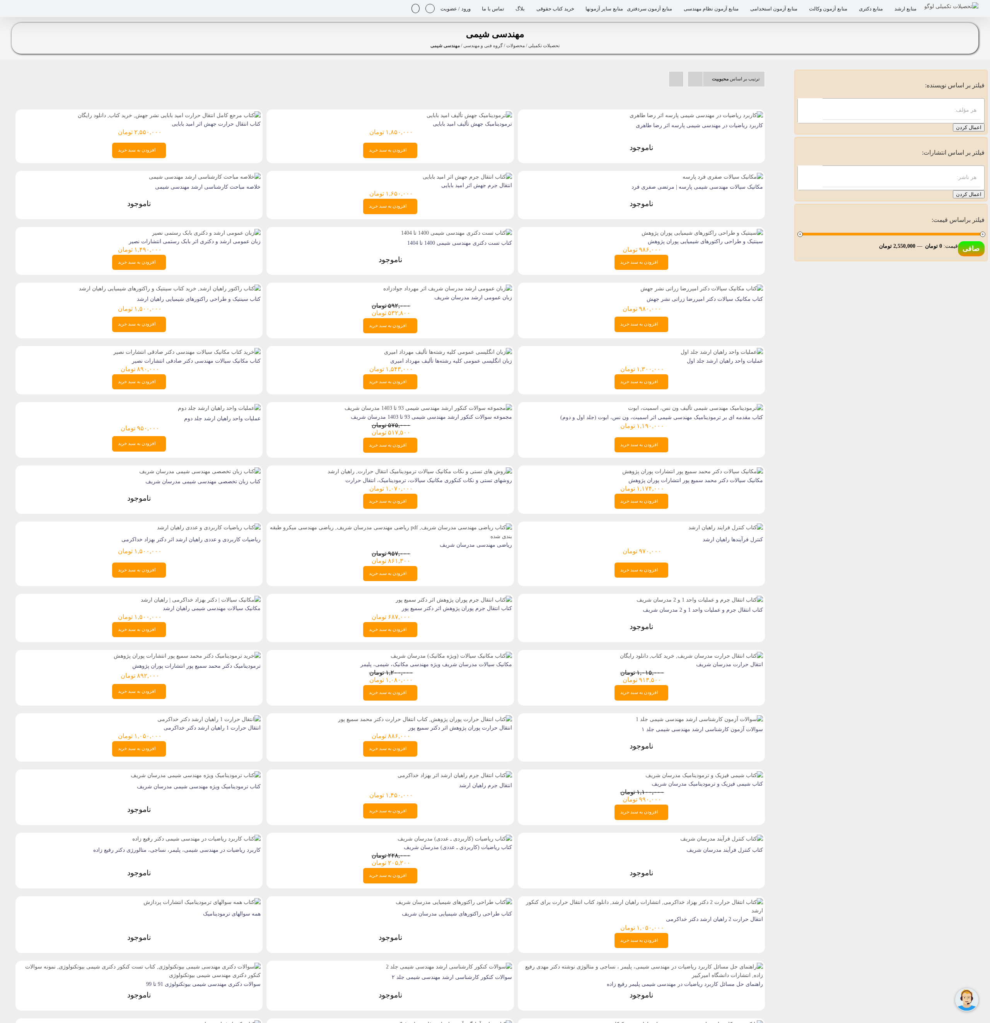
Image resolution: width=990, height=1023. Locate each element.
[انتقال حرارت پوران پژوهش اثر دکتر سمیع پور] (425, 719)
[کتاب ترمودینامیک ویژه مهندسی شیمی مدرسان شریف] (196, 775)
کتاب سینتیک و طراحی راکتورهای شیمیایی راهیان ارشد (199, 299)
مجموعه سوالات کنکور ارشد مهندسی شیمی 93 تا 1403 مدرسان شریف (431, 417)
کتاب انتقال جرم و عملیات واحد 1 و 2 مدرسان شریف (703, 610)
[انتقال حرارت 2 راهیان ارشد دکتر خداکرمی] (641, 902)
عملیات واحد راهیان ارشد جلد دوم (222, 418)
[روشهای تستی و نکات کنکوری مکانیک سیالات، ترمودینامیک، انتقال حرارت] (420, 471)
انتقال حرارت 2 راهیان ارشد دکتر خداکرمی (714, 919)
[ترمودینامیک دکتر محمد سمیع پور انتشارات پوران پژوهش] (187, 656)
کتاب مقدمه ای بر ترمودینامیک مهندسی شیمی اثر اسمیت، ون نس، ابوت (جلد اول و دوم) (661, 417)
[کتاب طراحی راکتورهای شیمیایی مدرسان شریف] (454, 902)
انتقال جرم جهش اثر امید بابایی (476, 185)
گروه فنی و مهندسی (483, 45)
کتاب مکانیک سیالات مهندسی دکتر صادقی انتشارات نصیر (196, 361)
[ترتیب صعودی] (676, 79)
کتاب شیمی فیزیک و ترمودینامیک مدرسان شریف (707, 784)
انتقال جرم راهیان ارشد (485, 785)
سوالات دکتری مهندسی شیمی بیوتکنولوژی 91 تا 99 (203, 984)
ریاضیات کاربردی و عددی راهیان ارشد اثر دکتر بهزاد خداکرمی (191, 539)
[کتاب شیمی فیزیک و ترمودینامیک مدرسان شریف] (704, 775)
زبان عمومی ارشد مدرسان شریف (473, 297)
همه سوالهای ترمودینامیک (232, 914)
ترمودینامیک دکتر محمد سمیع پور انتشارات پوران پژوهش (196, 666)
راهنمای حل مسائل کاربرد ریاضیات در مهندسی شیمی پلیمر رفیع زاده (685, 984)
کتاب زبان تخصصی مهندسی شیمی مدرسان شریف (203, 481)
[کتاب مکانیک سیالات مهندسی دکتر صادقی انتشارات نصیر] (187, 352)
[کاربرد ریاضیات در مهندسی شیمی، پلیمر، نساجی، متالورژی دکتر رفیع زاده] (196, 839)
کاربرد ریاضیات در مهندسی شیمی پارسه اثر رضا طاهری (699, 125)
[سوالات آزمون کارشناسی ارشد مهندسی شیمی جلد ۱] (699, 719)
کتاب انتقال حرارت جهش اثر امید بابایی (216, 124)
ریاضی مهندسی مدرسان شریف (476, 545)
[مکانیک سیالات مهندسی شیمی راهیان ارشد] (201, 600)
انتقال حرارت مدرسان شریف (729, 664)
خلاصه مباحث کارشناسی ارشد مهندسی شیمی (208, 187)
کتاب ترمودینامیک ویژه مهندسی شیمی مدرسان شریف (199, 786)
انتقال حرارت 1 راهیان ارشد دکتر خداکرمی (212, 728)
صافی (971, 248)
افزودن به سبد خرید (387, 150)
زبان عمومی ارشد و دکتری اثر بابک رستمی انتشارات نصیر (195, 241)
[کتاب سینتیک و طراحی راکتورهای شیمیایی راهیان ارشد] (170, 289)
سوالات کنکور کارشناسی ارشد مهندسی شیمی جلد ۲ (452, 977)
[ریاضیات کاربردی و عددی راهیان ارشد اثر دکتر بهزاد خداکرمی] (209, 527)
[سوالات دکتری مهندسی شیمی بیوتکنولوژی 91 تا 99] (139, 967)
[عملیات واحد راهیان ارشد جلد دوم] (219, 408)
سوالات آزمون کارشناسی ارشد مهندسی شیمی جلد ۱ (702, 729)
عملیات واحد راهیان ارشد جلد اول (725, 361)
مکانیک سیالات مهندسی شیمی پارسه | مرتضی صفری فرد (697, 187)
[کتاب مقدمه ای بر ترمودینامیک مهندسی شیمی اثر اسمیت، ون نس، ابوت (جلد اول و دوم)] (695, 408)
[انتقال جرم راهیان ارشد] (455, 775)
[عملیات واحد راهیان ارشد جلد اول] (722, 352)
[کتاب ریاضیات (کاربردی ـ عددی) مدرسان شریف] (455, 839)
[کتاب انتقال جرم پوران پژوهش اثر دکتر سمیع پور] (454, 600)
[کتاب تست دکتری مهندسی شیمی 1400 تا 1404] (456, 233)
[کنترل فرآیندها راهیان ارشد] (725, 527)
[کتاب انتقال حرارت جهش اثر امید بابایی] (169, 115)
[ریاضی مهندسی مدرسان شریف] (390, 527)
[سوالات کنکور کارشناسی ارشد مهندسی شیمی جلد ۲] (449, 967)
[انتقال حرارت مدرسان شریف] (691, 656)
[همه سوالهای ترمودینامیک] (202, 902)
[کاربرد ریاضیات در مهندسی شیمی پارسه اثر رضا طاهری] (696, 115)
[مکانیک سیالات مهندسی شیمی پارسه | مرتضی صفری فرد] (723, 177)
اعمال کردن (968, 127)
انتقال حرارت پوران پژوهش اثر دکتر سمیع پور (460, 728)
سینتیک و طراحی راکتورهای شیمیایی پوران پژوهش (705, 241)
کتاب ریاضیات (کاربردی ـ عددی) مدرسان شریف (458, 847)
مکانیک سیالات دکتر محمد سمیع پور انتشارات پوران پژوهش (695, 480)
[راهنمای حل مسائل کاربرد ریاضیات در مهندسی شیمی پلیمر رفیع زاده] (641, 967)
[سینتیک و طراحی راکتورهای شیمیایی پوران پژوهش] (702, 233)
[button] (415, 8)
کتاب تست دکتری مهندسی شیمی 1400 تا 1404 (459, 243)
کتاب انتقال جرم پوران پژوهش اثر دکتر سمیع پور (457, 608)
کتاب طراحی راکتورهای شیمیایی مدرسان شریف (457, 914)
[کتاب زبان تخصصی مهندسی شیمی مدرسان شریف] (200, 471)
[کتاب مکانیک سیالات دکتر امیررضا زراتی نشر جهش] (701, 289)
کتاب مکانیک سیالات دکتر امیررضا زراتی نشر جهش (705, 299)
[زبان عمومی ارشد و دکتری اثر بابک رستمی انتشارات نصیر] (206, 233)
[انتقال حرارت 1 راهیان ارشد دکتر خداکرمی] (209, 719)
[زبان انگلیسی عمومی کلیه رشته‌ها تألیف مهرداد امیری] (448, 352)
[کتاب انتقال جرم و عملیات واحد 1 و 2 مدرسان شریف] (700, 600)
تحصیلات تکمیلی (544, 45)
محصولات (515, 45)
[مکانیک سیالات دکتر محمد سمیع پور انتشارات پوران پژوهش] (692, 471)
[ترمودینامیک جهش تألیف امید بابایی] (469, 115)
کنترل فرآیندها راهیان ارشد (733, 539)
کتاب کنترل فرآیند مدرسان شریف (724, 850)
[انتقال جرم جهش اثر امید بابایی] (467, 177)
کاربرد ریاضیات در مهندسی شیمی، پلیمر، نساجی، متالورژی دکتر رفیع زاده (177, 850)
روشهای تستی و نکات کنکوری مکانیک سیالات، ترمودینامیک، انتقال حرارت (428, 480)
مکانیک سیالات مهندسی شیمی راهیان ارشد (212, 608)
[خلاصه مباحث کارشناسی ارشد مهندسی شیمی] (205, 177)
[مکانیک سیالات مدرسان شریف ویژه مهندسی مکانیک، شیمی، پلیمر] (451, 656)
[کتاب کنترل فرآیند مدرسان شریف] (721, 839)
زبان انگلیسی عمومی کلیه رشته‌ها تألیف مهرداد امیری (451, 361)
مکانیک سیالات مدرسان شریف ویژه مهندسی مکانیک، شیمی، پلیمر (436, 664)
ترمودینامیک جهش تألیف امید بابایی (472, 124)
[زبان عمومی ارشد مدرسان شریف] (447, 289)
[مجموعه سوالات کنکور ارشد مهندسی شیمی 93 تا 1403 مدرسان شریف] (428, 408)
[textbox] (883, 110)
